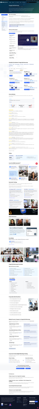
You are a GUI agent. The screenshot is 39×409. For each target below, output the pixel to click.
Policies (9, 66)
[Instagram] (34, 403)
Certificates (23, 2)
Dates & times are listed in (19, 68)
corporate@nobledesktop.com (20, 368)
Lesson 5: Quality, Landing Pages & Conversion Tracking (12, 53)
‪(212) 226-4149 (28, 368)
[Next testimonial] (33, 98)
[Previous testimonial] (32, 98)
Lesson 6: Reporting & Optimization (11, 55)
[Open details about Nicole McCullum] (12, 222)
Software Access (32, 64)
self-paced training (17, 71)
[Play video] (28, 40)
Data (20, 2)
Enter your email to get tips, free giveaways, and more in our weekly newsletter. (33, 399)
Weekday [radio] (14, 68)
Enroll (4, 14)
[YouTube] (31, 403)
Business (18, 2)
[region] (21, 101)
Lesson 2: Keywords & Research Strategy (11, 45)
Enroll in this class (27, 75)
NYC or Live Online (17, 64)
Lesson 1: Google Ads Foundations (11, 35)
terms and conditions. (12, 244)
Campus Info (25, 402)
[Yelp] (29, 403)
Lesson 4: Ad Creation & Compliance (12, 50)
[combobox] (32, 2)
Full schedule (32, 75)
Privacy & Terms (7, 408)
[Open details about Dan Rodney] (27, 222)
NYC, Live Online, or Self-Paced (20, 6)
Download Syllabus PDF (12, 279)
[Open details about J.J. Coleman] (19, 222)
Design (13, 2)
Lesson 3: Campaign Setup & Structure (12, 48)
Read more (21, 339)
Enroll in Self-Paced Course (11, 33)
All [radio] (9, 68)
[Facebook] (32, 403)
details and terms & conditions (26, 164)
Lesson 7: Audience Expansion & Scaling (11, 57)
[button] (37, 407)
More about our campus (12, 197)
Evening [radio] (11, 68)
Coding (10, 2)
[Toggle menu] (37, 2)
